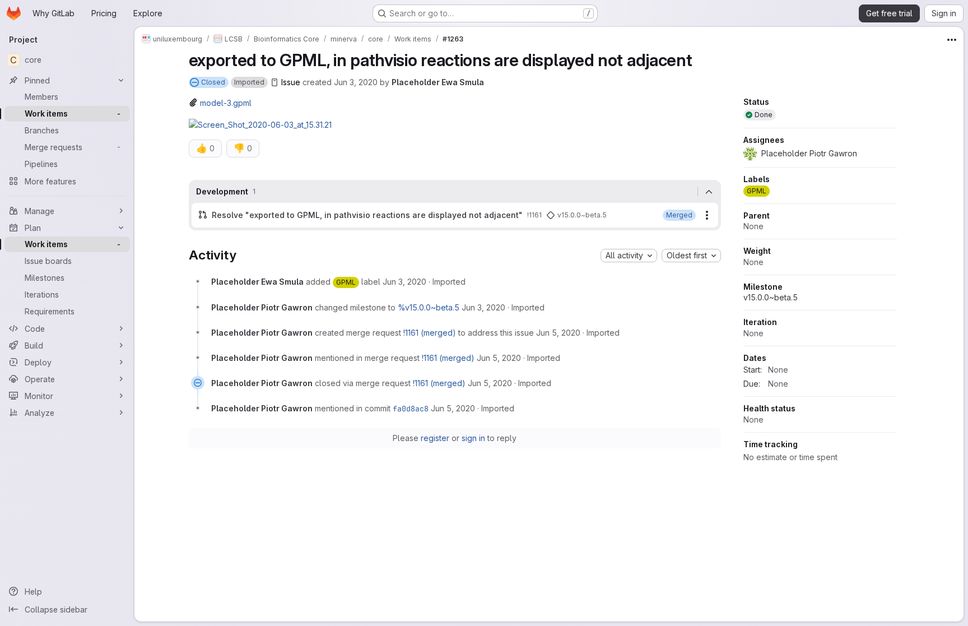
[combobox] (629, 255)
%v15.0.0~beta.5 (428, 307)
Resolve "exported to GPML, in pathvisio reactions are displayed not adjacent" (367, 215)
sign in (473, 438)
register (435, 438)
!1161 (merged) (429, 332)
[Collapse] (709, 191)
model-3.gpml (226, 103)
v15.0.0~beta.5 (770, 297)
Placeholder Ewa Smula (438, 82)
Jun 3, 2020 (356, 82)
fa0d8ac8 (411, 409)
